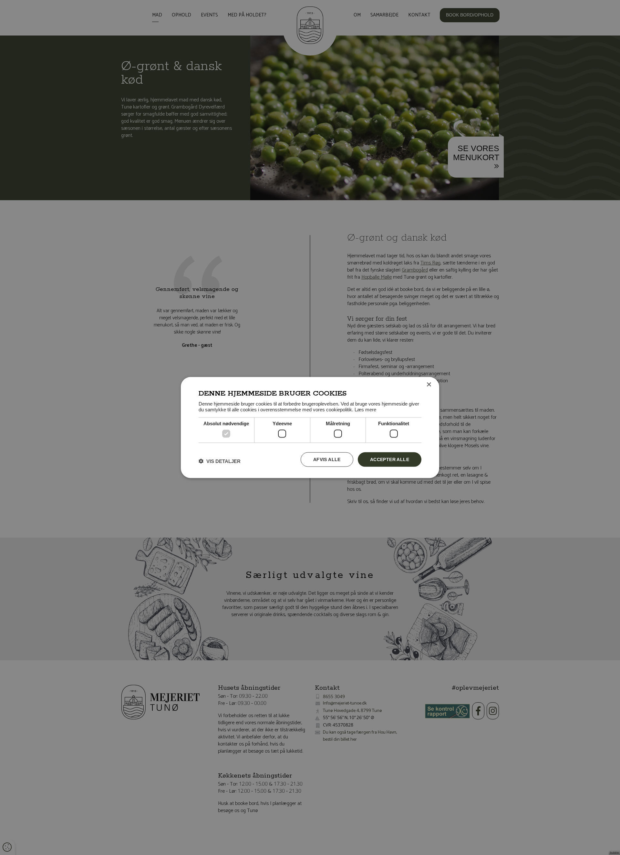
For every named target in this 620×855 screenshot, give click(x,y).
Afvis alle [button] (327, 459)
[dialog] (310, 427)
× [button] (428, 384)
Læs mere (365, 409)
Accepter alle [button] (389, 459)
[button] (220, 461)
